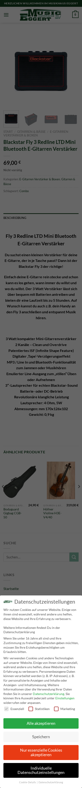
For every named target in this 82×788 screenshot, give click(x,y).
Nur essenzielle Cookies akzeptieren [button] (41, 752)
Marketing (67, 709)
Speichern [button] (41, 736)
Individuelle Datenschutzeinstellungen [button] (41, 770)
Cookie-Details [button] (27, 782)
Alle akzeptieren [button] (41, 723)
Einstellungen (64, 698)
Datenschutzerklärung (48, 694)
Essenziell (17, 709)
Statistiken (42, 709)
